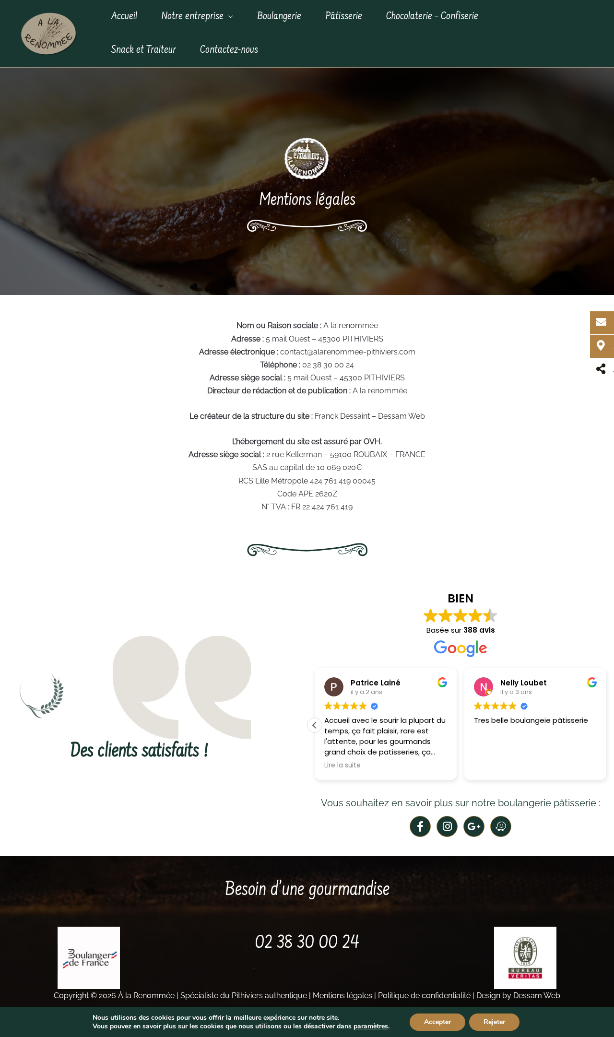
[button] (314, 725)
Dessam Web (536, 995)
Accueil (124, 17)
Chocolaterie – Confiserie (432, 17)
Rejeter (494, 1021)
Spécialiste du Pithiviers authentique (243, 995)
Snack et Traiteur (143, 50)
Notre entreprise (192, 17)
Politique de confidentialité (424, 995)
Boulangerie (279, 17)
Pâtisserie (343, 17)
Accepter (437, 1021)
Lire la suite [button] (342, 765)
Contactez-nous (229, 50)
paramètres (371, 1026)
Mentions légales (342, 995)
